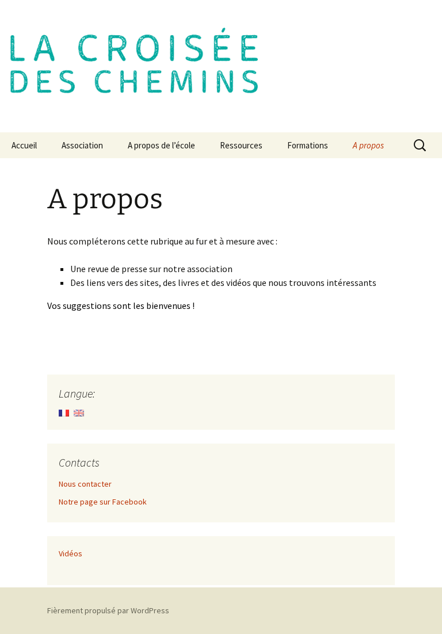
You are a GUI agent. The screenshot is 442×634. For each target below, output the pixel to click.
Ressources (241, 145)
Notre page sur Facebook (103, 501)
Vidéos (70, 553)
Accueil (24, 145)
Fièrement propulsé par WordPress (108, 610)
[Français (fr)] (64, 412)
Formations (307, 145)
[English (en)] (79, 412)
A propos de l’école (161, 145)
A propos (368, 145)
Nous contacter (85, 484)
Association (82, 145)
